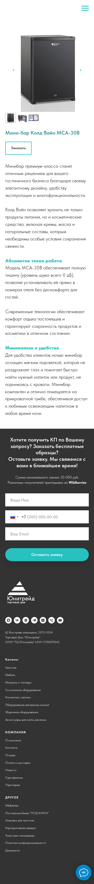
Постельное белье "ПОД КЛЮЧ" (27, 813)
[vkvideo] (25, 620)
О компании (13, 740)
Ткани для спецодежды (19, 835)
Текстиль (10, 667)
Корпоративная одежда (20, 828)
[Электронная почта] (60, 620)
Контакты (11, 747)
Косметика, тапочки (18, 697)
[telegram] (34, 620)
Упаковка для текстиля (19, 820)
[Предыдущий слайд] (13, 70)
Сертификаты (14, 777)
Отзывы (10, 755)
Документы (12, 850)
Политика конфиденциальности (25, 843)
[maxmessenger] (8, 620)
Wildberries (77, 482)
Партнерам (12, 785)
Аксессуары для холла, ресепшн (25, 720)
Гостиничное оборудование (23, 690)
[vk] (17, 620)
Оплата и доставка (17, 763)
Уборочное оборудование (21, 712)
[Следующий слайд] (80, 70)
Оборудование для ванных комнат (27, 705)
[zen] (43, 620)
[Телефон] (51, 620)
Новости (10, 770)
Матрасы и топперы (18, 682)
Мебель (10, 675)
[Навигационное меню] (85, 8)
